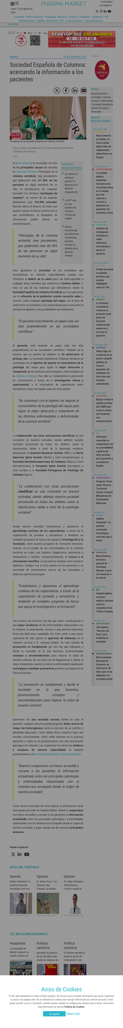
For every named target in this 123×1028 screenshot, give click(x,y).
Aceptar (54, 1014)
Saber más (73, 1014)
